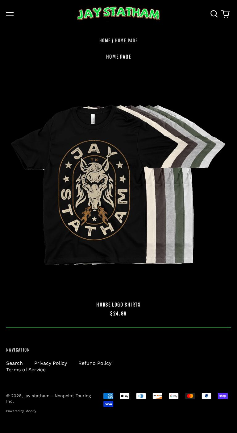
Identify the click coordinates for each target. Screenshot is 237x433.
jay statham (36, 395)
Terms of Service (26, 370)
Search (14, 363)
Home (105, 40)
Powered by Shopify (21, 411)
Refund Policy (94, 363)
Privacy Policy (50, 363)
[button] (214, 13)
